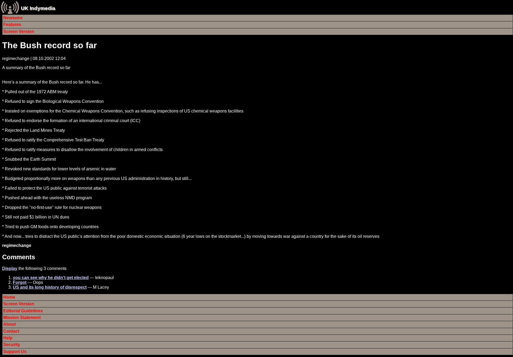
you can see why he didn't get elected (51, 277)
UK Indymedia (38, 8)
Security (11, 344)
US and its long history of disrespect (50, 287)
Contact (11, 331)
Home (9, 297)
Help (8, 338)
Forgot (19, 282)
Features (12, 24)
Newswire (13, 18)
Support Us (14, 351)
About (9, 324)
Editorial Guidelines (23, 311)
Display (9, 268)
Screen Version (18, 31)
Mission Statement (22, 317)
